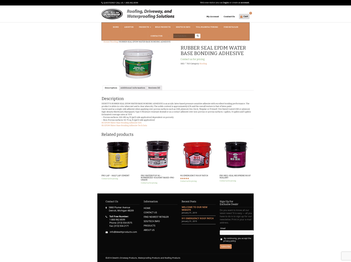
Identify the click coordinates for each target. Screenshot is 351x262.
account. (245, 3)
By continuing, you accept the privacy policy (237, 239)
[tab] (111, 88)
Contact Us (229, 16)
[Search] (197, 36)
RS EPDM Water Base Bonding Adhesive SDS (121, 123)
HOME (147, 208)
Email (223, 228)
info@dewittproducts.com (123, 231)
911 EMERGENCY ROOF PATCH (198, 218)
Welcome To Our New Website (194, 208)
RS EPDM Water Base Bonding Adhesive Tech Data (124, 125)
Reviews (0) (154, 88)
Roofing (114, 42)
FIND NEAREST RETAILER (156, 216)
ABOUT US (149, 229)
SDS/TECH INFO (152, 221)
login (226, 3)
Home (106, 42)
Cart (246, 16)
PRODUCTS (149, 225)
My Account (212, 16)
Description (111, 88)
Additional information (132, 88)
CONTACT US (150, 212)
